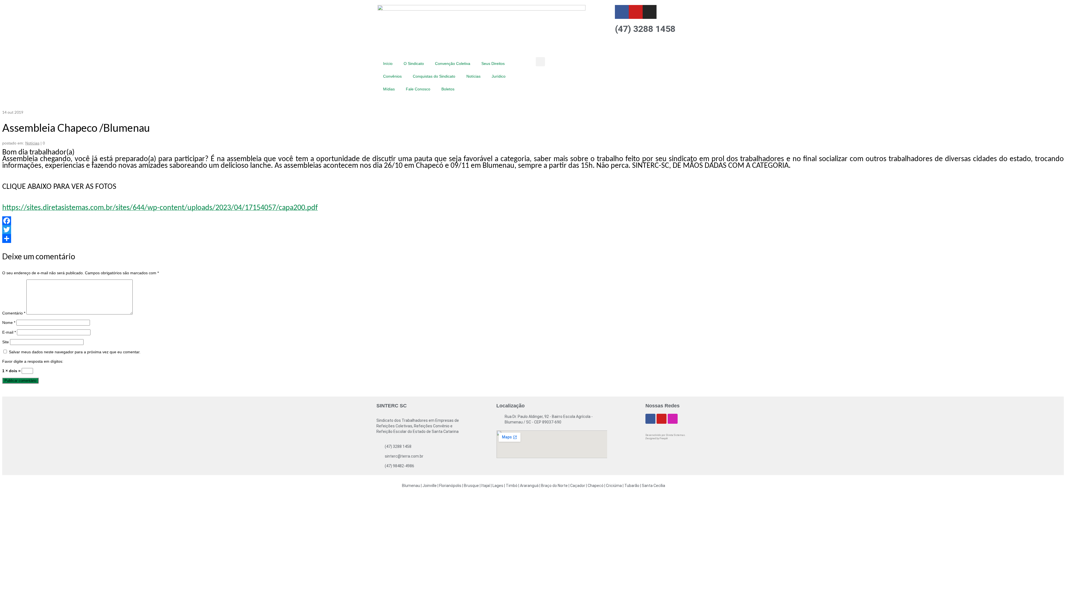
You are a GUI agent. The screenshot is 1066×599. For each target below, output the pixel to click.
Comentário (13, 313)
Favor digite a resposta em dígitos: (32, 361)
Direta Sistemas (675, 435)
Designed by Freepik (656, 438)
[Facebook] (533, 220)
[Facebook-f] (622, 12)
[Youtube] (636, 12)
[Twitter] (533, 229)
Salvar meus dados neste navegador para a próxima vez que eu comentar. (74, 352)
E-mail (9, 332)
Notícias (32, 143)
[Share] (533, 238)
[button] (540, 61)
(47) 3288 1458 (645, 29)
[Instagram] (650, 12)
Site (5, 342)
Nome (8, 322)
